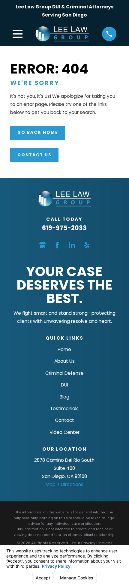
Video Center (65, 432)
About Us (64, 361)
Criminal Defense (64, 373)
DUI (64, 385)
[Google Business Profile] (42, 245)
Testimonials (64, 408)
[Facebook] (57, 245)
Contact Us (34, 155)
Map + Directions (64, 484)
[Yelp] (86, 245)
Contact (64, 420)
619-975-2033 (64, 228)
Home (64, 349)
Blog (64, 397)
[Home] (62, 33)
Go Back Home (37, 132)
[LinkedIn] (72, 245)
